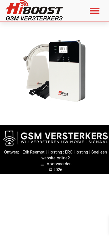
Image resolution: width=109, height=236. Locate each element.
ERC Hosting (76, 152)
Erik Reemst (33, 152)
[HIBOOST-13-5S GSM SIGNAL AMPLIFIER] (54, 72)
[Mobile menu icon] (94, 11)
